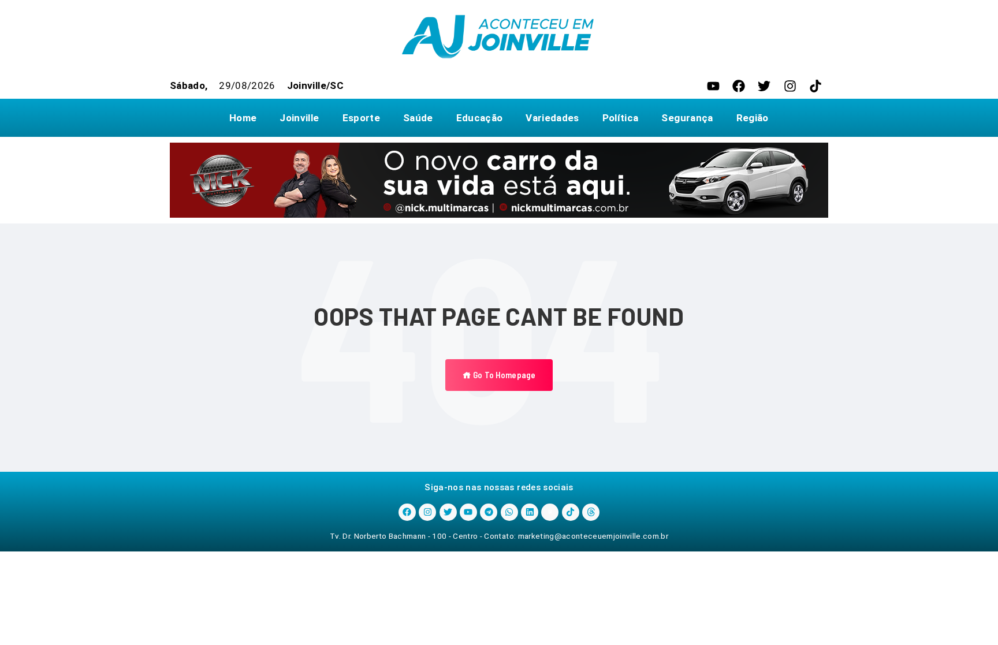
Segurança (687, 118)
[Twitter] (764, 86)
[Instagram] (790, 86)
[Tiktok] (815, 86)
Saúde (418, 118)
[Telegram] (488, 512)
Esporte (361, 118)
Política (620, 118)
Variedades (552, 118)
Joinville (299, 118)
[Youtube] (713, 86)
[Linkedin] (529, 512)
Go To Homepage (503, 375)
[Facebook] (738, 86)
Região (752, 118)
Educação (479, 118)
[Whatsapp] (509, 512)
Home (242, 118)
